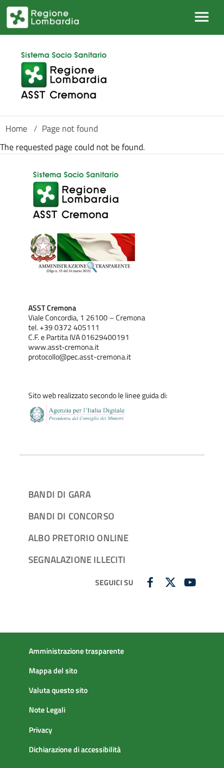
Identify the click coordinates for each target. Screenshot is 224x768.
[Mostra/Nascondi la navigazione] (201, 17)
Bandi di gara (59, 494)
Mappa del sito (53, 671)
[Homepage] (65, 75)
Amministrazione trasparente (76, 651)
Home (16, 128)
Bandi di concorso (71, 516)
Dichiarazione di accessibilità (75, 749)
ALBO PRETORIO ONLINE (78, 537)
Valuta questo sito (58, 690)
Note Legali (47, 710)
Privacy (40, 730)
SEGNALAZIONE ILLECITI (77, 559)
